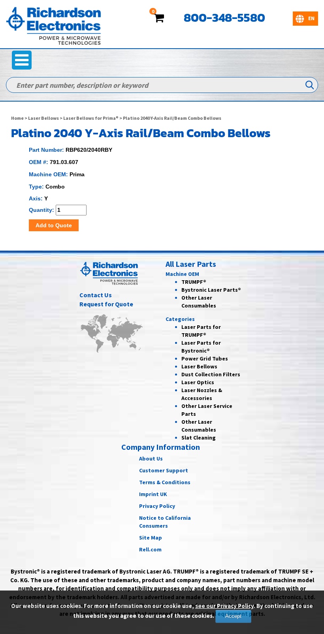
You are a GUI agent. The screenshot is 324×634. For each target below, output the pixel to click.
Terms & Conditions (164, 482)
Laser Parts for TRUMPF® (201, 330)
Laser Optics (197, 382)
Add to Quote (54, 225)
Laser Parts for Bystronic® (201, 346)
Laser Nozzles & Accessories (201, 394)
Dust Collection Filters (210, 374)
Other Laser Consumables (198, 425)
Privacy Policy (157, 505)
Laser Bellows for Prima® (91, 118)
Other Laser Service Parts (206, 409)
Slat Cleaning (198, 437)
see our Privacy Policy (224, 605)
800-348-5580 (224, 17)
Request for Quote (106, 304)
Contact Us (95, 295)
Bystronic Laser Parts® (211, 289)
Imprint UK (153, 494)
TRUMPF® (193, 281)
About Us (151, 458)
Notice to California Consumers (165, 521)
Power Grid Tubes (204, 358)
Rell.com (150, 549)
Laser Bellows (43, 118)
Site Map (150, 537)
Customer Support (163, 470)
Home (17, 118)
